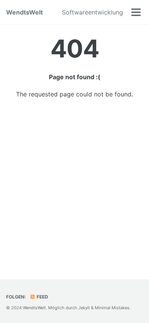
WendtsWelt (24, 12)
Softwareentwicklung (92, 12)
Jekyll (84, 307)
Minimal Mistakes (112, 307)
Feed (42, 297)
